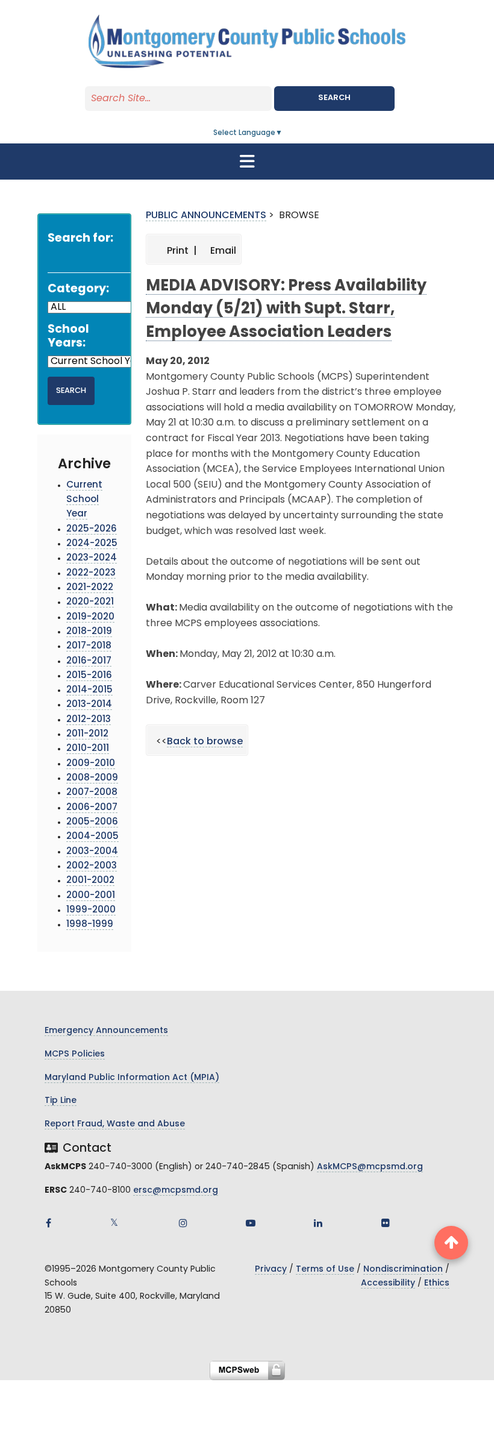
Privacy (271, 1269)
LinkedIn (318, 1223)
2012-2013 (88, 719)
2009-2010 (90, 763)
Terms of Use (325, 1269)
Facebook (48, 1223)
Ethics (436, 1283)
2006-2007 (91, 807)
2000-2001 (90, 895)
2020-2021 (90, 602)
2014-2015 (89, 690)
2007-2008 (91, 792)
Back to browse (205, 742)
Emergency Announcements (106, 1030)
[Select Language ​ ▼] (283, 133)
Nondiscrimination (403, 1269)
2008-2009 (92, 778)
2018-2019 (89, 631)
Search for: (80, 239)
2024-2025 (91, 543)
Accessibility (388, 1283)
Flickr (385, 1223)
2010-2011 (87, 748)
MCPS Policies (75, 1054)
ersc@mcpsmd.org (175, 1190)
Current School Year (84, 500)
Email (222, 251)
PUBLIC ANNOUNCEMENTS (206, 216)
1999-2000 (91, 910)
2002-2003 (91, 866)
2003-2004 (92, 851)
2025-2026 (91, 529)
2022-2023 (91, 573)
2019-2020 (90, 617)
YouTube (250, 1223)
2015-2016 (89, 675)
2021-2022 (89, 587)
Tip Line (61, 1100)
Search (334, 98)
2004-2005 (92, 836)
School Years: (68, 337)
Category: (78, 289)
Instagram (183, 1223)
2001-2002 (90, 880)
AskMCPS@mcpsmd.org (370, 1167)
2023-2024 (91, 558)
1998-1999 (89, 924)
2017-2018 (88, 646)
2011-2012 (87, 734)
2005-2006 (92, 822)
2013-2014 (89, 704)
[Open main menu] (247, 161)
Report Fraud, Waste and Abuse (115, 1124)
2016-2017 (88, 661)
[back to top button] (451, 1243)
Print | (180, 251)
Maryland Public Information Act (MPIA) (132, 1077)
